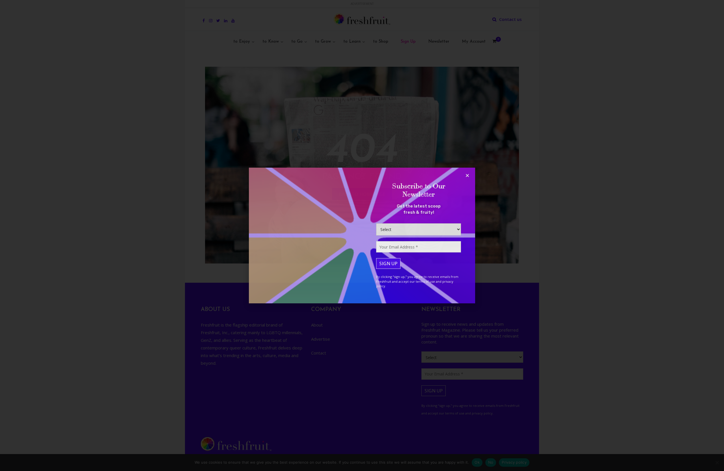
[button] (467, 175)
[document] (362, 235)
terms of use (425, 281)
